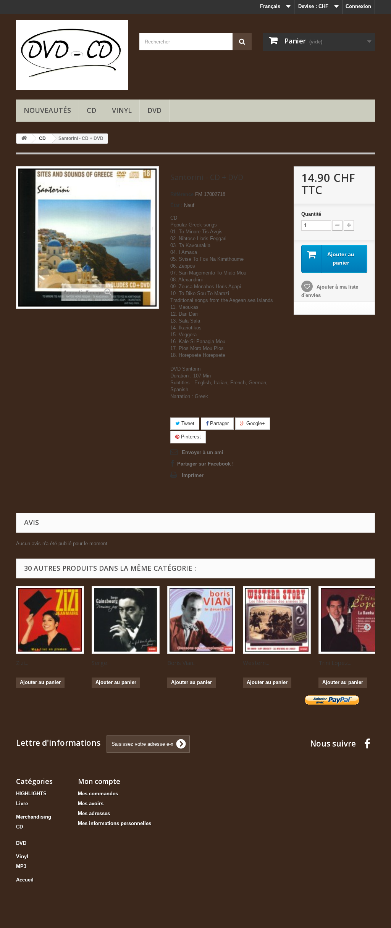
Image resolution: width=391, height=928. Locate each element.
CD (91, 110)
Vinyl (122, 110)
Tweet (187, 423)
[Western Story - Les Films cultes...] (277, 620)
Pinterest (190, 437)
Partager (218, 423)
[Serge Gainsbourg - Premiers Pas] (126, 620)
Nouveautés (47, 110)
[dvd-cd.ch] (72, 55)
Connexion (358, 6)
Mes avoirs (90, 803)
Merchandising (33, 817)
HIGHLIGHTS (31, 793)
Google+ (255, 423)
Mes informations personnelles (114, 823)
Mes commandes (98, 793)
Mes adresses (94, 813)
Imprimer (193, 475)
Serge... (101, 662)
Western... (256, 662)
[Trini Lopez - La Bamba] (352, 620)
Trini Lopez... (334, 662)
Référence (182, 194)
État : (176, 205)
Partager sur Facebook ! (205, 464)
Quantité (311, 214)
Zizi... (22, 662)
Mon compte (99, 781)
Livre (22, 803)
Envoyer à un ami (202, 452)
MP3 (21, 866)
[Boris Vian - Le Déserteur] (201, 620)
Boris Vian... (182, 662)
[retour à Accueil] (24, 138)
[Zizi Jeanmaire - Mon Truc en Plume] (50, 620)
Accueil (25, 880)
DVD (154, 110)
